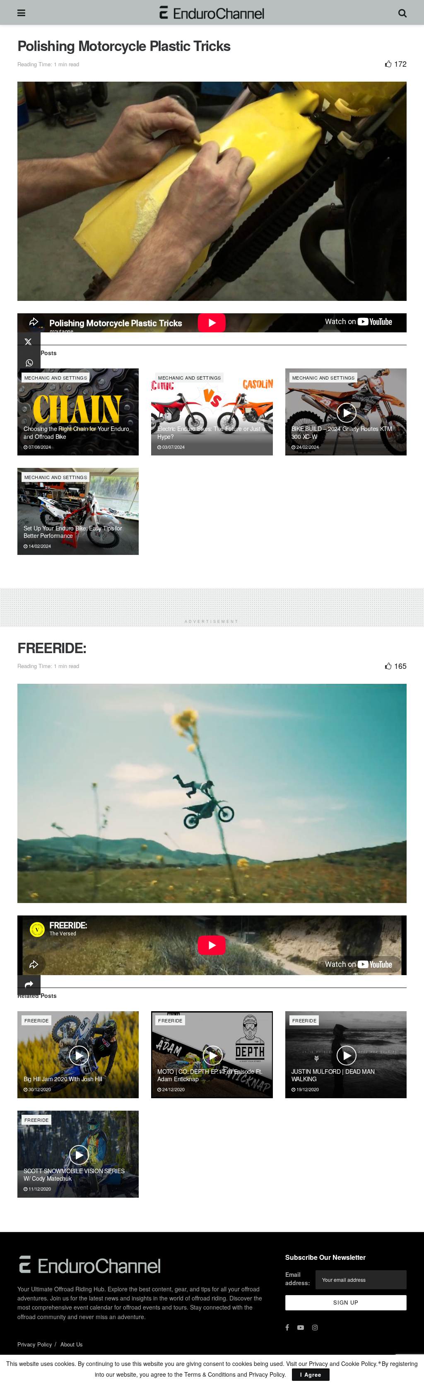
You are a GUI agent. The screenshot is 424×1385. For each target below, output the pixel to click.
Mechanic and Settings (55, 377)
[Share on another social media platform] (29, 985)
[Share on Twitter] (29, 343)
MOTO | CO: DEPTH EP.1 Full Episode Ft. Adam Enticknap (209, 1075)
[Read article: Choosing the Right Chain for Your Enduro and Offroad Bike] (78, 411)
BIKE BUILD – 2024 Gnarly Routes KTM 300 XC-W (342, 432)
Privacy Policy (34, 1344)
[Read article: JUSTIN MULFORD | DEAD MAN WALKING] (346, 1054)
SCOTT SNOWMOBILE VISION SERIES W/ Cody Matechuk (74, 1174)
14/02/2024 (39, 545)
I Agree (310, 1374)
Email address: (297, 1278)
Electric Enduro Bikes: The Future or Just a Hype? (211, 432)
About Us (71, 1344)
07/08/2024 (39, 446)
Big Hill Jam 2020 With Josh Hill (63, 1079)
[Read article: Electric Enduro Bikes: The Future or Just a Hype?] (211, 411)
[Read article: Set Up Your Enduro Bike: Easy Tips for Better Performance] (78, 511)
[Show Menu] (21, 12)
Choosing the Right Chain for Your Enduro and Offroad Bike (76, 432)
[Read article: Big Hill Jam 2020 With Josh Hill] (78, 1054)
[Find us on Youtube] (300, 1327)
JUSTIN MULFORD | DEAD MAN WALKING (333, 1075)
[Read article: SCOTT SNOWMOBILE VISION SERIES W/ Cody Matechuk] (78, 1154)
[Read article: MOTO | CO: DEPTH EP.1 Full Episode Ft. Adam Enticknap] (211, 1054)
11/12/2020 (39, 1188)
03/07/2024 (173, 446)
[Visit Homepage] (212, 12)
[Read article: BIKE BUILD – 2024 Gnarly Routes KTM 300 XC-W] (346, 411)
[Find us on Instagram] (315, 1327)
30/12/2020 (39, 1089)
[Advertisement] (212, 600)
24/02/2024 (307, 446)
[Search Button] (402, 12)
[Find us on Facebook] (287, 1327)
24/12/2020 (173, 1089)
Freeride (36, 1020)
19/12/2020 (307, 1089)
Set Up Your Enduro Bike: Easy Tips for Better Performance (73, 532)
